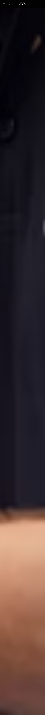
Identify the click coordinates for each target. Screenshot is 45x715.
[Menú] (4, 4)
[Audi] (22, 4)
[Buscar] (8, 3)
